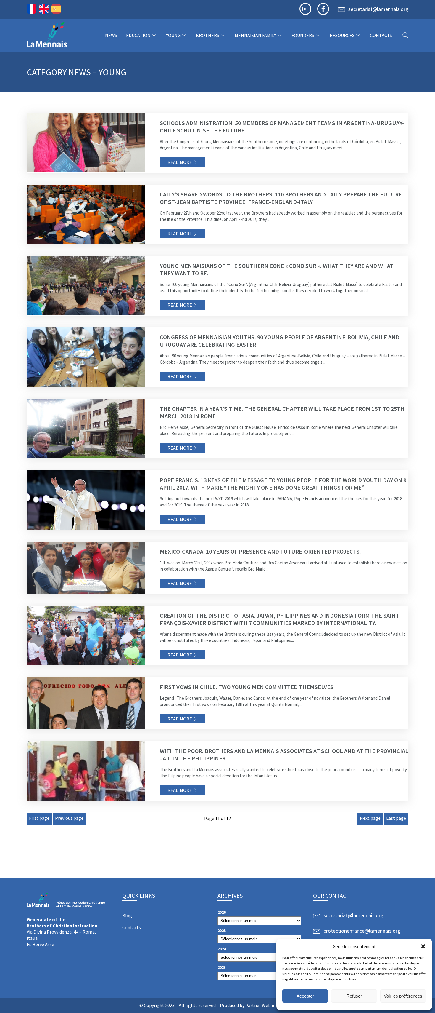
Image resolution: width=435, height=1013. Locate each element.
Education (138, 35)
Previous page (69, 818)
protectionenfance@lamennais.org (361, 930)
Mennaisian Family (255, 35)
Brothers (207, 35)
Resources (342, 35)
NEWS (111, 35)
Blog (127, 915)
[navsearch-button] (405, 35)
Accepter (305, 995)
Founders (302, 35)
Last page (396, 818)
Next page (370, 818)
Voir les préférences (403, 995)
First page (39, 818)
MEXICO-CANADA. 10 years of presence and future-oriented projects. (260, 551)
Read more (179, 162)
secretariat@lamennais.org (378, 9)
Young (173, 35)
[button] (423, 946)
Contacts (381, 35)
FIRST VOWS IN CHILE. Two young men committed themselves (247, 687)
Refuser (354, 995)
